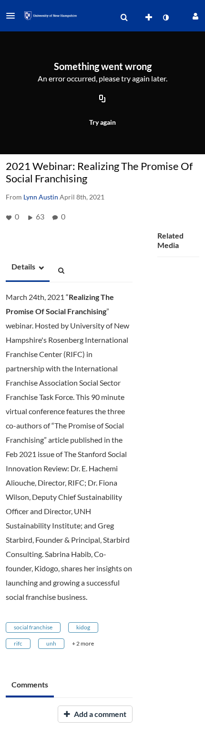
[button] (13, 15)
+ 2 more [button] (83, 643)
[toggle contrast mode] (165, 17)
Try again (102, 122)
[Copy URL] (102, 99)
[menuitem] (124, 17)
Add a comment (99, 713)
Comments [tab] (29, 684)
